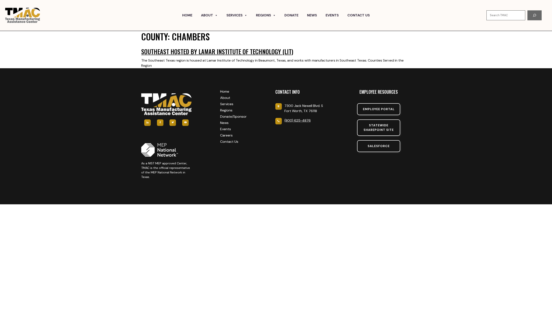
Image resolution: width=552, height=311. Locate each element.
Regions (263, 15)
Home (187, 15)
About (207, 15)
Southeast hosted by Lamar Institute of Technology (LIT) (217, 51)
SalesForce (379, 146)
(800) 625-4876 (297, 120)
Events (332, 15)
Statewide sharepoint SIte (379, 127)
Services (234, 15)
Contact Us (358, 15)
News (312, 15)
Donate (291, 15)
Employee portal (379, 109)
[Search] (534, 15)
